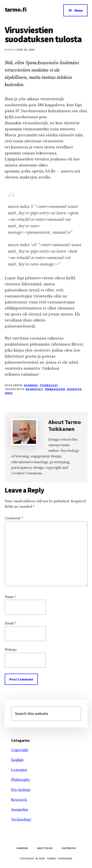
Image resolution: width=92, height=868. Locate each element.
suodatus (74, 389)
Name (10, 597)
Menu (78, 10)
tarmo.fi (16, 9)
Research (19, 799)
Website (11, 650)
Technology (49, 385)
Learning (19, 770)
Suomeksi (31, 385)
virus (9, 393)
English (17, 760)
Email (10, 623)
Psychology (21, 790)
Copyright (19, 750)
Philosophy (20, 779)
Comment (14, 518)
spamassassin (55, 389)
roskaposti (34, 389)
